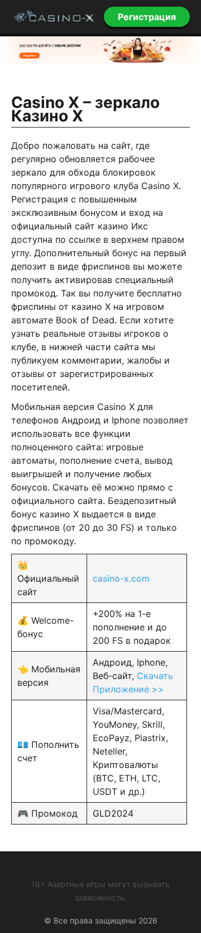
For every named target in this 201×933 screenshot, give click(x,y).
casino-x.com (121, 578)
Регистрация (147, 16)
